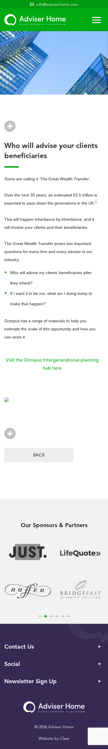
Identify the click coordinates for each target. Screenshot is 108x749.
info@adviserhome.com (57, 4)
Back (39, 455)
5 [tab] (63, 616)
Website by (54, 738)
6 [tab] (68, 616)
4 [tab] (57, 616)
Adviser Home (35, 20)
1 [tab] (40, 616)
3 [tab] (51, 616)
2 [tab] (45, 616)
